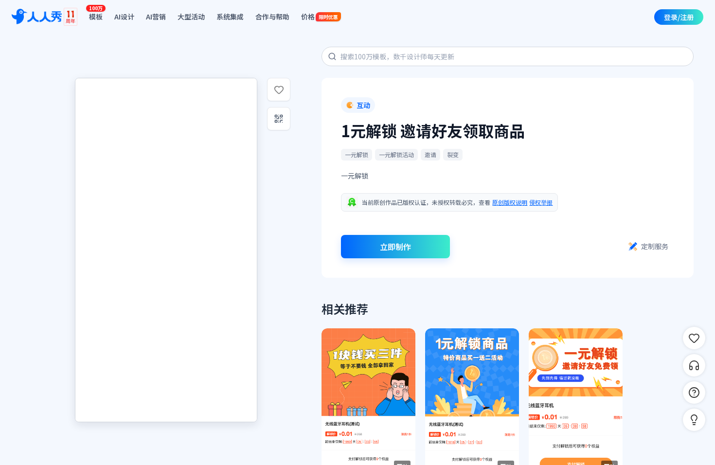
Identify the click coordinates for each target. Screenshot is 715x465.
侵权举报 (541, 202)
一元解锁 (356, 154)
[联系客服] (694, 365)
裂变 (453, 154)
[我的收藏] (694, 338)
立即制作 (395, 246)
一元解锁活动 (396, 154)
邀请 (430, 154)
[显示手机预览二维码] (278, 118)
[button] (694, 420)
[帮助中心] (694, 392)
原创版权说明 (509, 202)
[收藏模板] (278, 89)
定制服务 (654, 246)
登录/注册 (679, 17)
